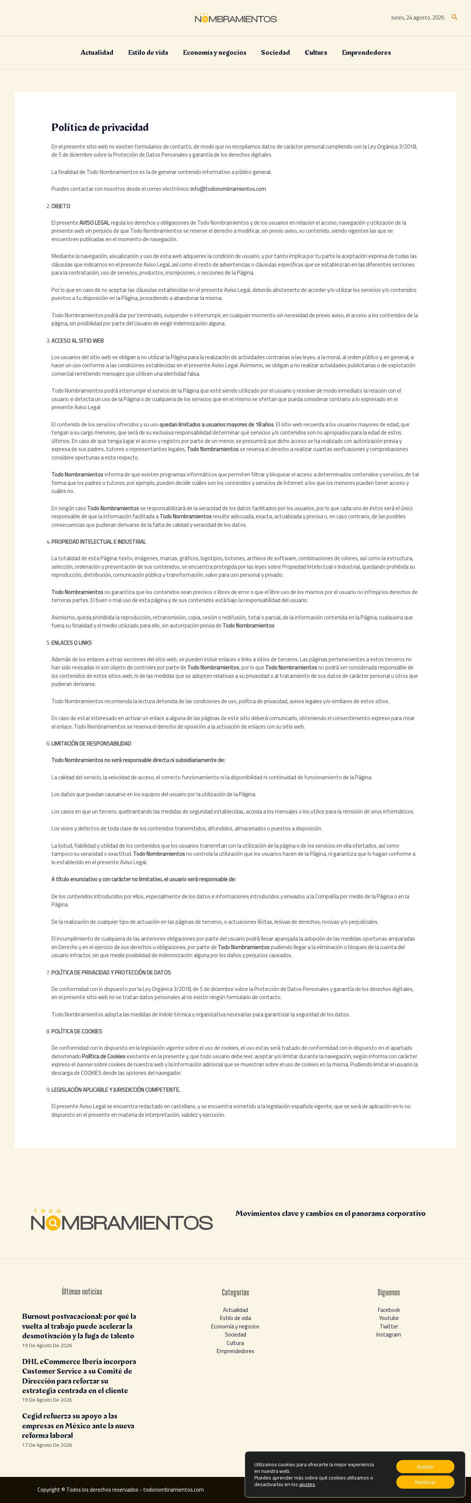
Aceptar (425, 1466)
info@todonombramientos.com (228, 188)
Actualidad (235, 1310)
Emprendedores (235, 1351)
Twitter (389, 1326)
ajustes (307, 1484)
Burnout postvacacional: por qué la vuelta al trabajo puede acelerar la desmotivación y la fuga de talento (79, 1326)
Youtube (389, 1318)
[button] (454, 18)
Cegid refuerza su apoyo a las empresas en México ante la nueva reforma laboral (78, 1426)
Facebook (389, 1310)
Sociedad (235, 1334)
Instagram (388, 1334)
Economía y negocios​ (235, 1326)
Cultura (235, 1343)
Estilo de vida (235, 1318)
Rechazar (425, 1482)
